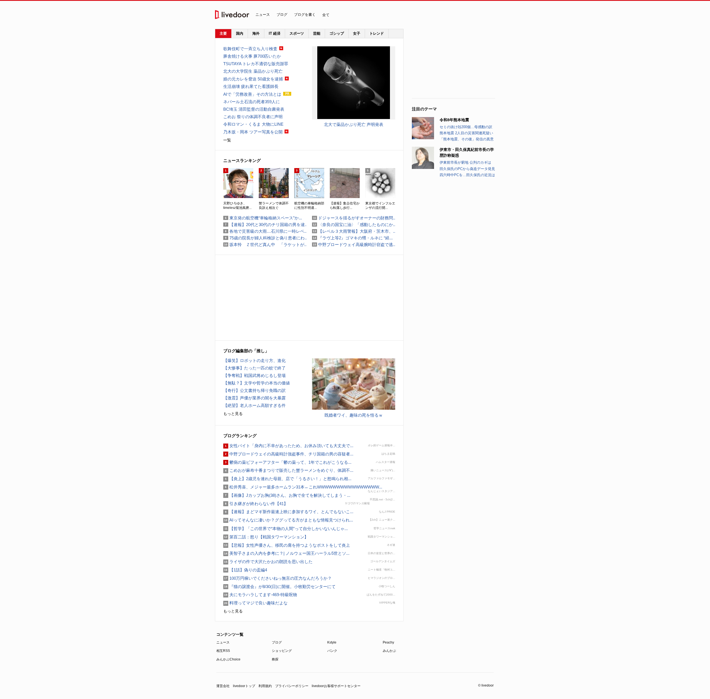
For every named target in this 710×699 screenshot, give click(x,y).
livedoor (232, 14)
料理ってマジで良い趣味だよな (255, 603)
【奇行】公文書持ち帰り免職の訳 (254, 390)
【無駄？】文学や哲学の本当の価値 (256, 383)
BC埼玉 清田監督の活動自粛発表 (253, 109)
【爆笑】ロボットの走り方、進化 (254, 360)
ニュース (262, 14)
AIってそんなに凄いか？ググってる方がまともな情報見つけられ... (288, 520)
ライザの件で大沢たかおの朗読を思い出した (268, 561)
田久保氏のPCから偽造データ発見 (467, 169)
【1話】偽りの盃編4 (245, 570)
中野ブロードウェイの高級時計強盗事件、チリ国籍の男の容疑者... (288, 454)
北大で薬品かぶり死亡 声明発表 (353, 124)
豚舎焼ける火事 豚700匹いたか (252, 56)
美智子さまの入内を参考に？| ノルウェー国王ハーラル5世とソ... (286, 553)
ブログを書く (305, 14)
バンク (332, 651)
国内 (239, 33)
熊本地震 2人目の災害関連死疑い (466, 133)
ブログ (282, 14)
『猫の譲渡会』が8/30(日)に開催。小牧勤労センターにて (279, 586)
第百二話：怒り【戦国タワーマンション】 (265, 537)
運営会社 (223, 686)
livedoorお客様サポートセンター (336, 686)
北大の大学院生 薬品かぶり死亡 (253, 71)
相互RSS (223, 651)
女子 (356, 33)
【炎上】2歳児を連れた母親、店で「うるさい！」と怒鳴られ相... (287, 479)
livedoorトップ (244, 686)
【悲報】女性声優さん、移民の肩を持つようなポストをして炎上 (286, 545)
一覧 (227, 140)
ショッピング (282, 651)
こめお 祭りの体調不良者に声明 (253, 116)
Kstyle (331, 642)
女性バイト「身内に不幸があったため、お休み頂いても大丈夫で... (288, 446)
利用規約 (265, 686)
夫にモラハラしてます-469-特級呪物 (260, 594)
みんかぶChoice (228, 659)
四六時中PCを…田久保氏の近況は (467, 175)
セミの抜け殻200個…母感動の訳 (466, 127)
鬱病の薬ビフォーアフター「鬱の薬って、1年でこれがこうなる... (287, 462)
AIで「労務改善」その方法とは (252, 94)
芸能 (316, 33)
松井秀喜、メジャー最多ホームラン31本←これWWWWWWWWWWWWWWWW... (302, 487)
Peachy (388, 642)
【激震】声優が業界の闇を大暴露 (254, 398)
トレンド (376, 33)
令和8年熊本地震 (454, 120)
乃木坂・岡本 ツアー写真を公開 (253, 132)
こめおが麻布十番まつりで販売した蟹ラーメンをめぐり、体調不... (288, 470)
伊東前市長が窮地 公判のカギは (465, 162)
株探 (275, 659)
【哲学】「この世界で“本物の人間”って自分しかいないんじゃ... (285, 528)
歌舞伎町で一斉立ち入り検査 (250, 48)
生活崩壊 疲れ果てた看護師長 (250, 86)
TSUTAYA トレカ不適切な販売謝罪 (255, 63)
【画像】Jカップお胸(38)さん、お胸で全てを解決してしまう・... (286, 495)
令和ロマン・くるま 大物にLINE (253, 124)
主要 (223, 33)
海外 (256, 33)
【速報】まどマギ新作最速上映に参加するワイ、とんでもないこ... (288, 512)
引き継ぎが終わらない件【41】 (255, 504)
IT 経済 (274, 33)
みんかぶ (389, 651)
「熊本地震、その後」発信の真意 (467, 139)
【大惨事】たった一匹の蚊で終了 (254, 368)
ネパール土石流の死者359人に (251, 101)
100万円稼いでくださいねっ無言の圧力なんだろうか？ (277, 578)
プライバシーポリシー (291, 686)
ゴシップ (336, 33)
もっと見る (233, 413)
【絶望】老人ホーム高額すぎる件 (254, 405)
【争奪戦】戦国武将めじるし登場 (254, 375)
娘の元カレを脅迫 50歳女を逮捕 (253, 79)
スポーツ (297, 33)
